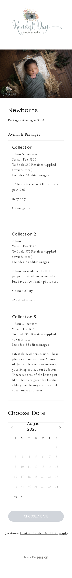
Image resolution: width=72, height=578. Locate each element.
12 (36, 467)
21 (49, 477)
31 (49, 447)
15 (56, 467)
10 (22, 467)
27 (22, 447)
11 (29, 467)
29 (36, 447)
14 (49, 467)
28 (29, 447)
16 (15, 477)
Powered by (30, 557)
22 (56, 477)
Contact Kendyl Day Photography (44, 533)
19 (36, 477)
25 (29, 487)
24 (22, 487)
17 (22, 477)
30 (42, 447)
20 (42, 477)
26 (15, 447)
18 (29, 477)
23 (15, 487)
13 (42, 467)
